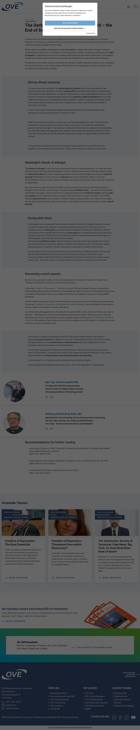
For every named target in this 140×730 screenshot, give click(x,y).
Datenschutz (91, 33)
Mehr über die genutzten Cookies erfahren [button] (68, 28)
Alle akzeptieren (70, 23)
